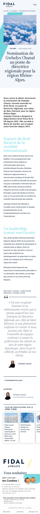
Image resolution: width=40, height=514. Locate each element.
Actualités (14, 11)
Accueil (6, 11)
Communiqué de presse (13, 380)
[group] (11, 427)
